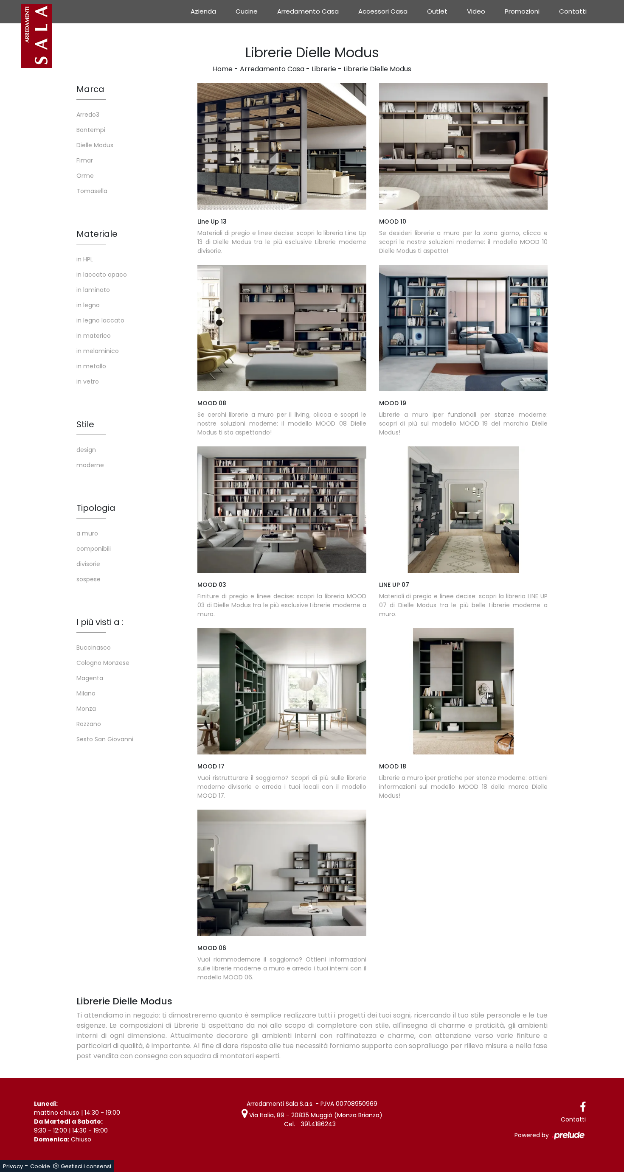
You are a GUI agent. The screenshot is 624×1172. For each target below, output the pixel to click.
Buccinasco (93, 647)
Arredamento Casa (308, 11)
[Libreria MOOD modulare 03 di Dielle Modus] (281, 509)
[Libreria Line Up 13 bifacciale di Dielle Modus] (281, 146)
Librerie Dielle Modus (377, 69)
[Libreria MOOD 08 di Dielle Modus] (281, 328)
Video (476, 11)
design (86, 450)
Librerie (324, 69)
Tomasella (91, 191)
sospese (88, 579)
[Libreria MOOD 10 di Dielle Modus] (463, 146)
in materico (93, 335)
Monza (86, 708)
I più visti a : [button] (100, 622)
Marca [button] (90, 89)
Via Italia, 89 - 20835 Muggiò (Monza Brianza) (314, 1115)
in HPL (84, 259)
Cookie (40, 1166)
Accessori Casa (383, 11)
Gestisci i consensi (86, 1166)
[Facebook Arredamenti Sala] (583, 1107)
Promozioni (522, 11)
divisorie (88, 564)
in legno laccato (100, 320)
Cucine (247, 11)
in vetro (87, 381)
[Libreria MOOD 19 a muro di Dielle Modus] (463, 328)
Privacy (13, 1166)
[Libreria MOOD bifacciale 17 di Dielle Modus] (281, 691)
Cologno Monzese (102, 663)
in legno (88, 305)
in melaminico (97, 351)
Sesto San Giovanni (104, 739)
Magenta (89, 678)
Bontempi (90, 130)
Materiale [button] (97, 234)
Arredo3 (87, 114)
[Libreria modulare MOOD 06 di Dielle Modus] (281, 873)
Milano (86, 693)
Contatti (573, 11)
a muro (87, 533)
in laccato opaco (101, 274)
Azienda (203, 11)
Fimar (84, 160)
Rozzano (88, 724)
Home (223, 69)
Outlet (437, 11)
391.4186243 (318, 1124)
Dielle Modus (94, 145)
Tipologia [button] (95, 508)
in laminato (93, 290)
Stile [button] (85, 424)
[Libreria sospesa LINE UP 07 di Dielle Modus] (463, 509)
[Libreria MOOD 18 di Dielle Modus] (463, 691)
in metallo (91, 366)
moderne (90, 465)
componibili (93, 548)
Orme (85, 175)
